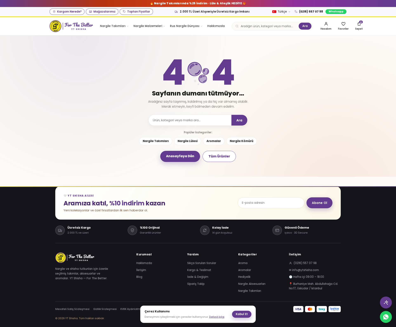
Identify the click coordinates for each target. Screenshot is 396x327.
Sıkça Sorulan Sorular (201, 263)
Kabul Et (242, 314)
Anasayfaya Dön (180, 156)
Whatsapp (336, 11)
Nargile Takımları (113, 26)
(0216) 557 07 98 (311, 12)
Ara (305, 26)
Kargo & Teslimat (199, 270)
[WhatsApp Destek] (386, 317)
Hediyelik (244, 277)
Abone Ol (319, 203)
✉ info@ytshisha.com (304, 270)
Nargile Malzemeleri (147, 26)
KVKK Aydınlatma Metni (135, 309)
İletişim (141, 270)
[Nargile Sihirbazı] (386, 302)
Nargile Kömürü (241, 141)
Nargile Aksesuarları (251, 284)
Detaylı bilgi (216, 317)
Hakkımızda (216, 26)
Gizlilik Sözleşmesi (105, 309)
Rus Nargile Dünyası (184, 26)
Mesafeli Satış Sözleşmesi (72, 309)
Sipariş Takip (196, 284)
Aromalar (213, 141)
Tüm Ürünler (219, 156)
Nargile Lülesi (188, 141)
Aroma (243, 263)
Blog (139, 277)
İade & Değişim (197, 277)
